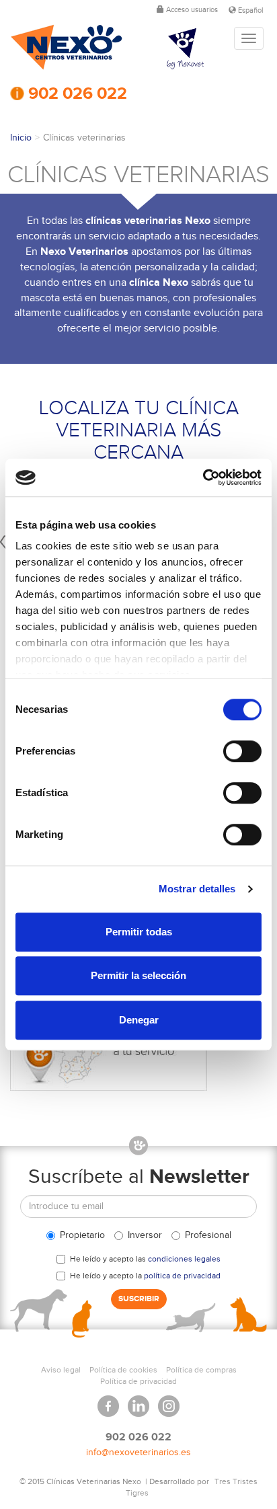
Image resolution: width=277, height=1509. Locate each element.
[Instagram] (169, 1401)
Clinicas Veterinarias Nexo (66, 47)
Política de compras (201, 1370)
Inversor (145, 1235)
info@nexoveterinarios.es (138, 1452)
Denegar (139, 1020)
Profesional (208, 1235)
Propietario (82, 1235)
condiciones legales (184, 1259)
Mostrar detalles (197, 888)
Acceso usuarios (191, 9)
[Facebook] (108, 1401)
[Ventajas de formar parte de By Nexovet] (196, 49)
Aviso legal (61, 1370)
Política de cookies (123, 1370)
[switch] (242, 751)
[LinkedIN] (138, 1401)
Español (249, 10)
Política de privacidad (138, 1381)
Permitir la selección (138, 975)
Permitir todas (139, 931)
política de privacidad (182, 1275)
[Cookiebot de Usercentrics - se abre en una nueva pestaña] (203, 477)
